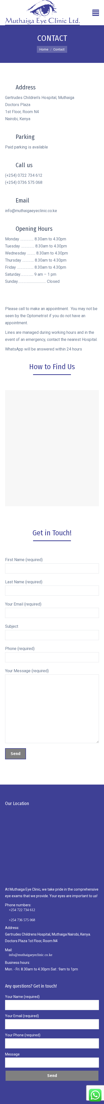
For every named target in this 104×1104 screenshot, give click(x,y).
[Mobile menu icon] (95, 13)
